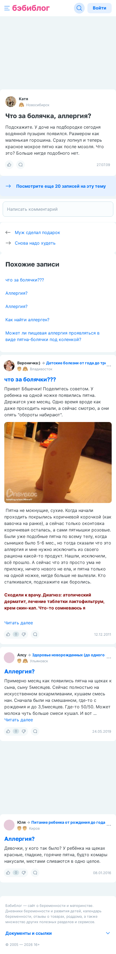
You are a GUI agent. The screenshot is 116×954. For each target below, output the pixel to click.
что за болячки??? (24, 280)
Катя (23, 98)
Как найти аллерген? (27, 319)
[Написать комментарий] (58, 209)
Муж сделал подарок (37, 232)
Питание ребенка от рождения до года (68, 822)
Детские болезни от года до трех (77, 363)
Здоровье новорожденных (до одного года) (74, 655)
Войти (99, 8)
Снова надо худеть (35, 243)
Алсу (21, 655)
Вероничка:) (28, 363)
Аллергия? (16, 293)
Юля (21, 822)
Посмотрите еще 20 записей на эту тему (61, 186)
